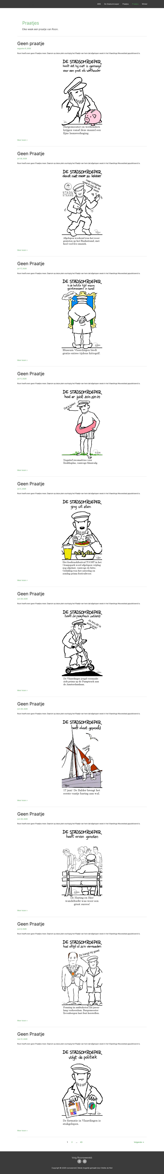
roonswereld (26, 4)
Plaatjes (125, 4)
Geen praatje (30, 43)
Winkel (144, 4)
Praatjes (135, 4)
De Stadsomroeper (111, 4)
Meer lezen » (22, 140)
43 (81, 1142)
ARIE (99, 4)
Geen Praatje (30, 153)
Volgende (139, 1142)
